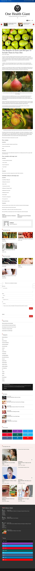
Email (3, 297)
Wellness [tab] (7, 507)
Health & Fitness (4, 360)
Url (2, 301)
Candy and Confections (5, 344)
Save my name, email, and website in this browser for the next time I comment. (16, 305)
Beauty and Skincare (4, 337)
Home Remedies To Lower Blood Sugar (7, 330)
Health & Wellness (4, 362)
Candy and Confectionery (5, 342)
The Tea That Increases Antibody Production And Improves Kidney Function (19, 523)
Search (3, 314)
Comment (3, 286)
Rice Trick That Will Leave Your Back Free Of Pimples (9, 325)
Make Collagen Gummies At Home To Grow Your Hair (15, 406)
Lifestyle (3, 371)
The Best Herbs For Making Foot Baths (7, 328)
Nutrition (3, 373)
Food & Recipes (4, 351)
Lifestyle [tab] (11, 507)
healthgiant (7, 54)
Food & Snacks (4, 353)
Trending (3, 380)
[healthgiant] (6, 223)
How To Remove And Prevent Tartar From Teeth (27, 23)
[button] (1, 24)
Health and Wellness (4, 366)
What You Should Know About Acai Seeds (8, 264)
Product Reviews (4, 377)
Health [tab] (3, 507)
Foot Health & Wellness (5, 355)
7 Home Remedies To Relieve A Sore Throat (14, 530)
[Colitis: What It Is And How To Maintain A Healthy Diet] (1, 286)
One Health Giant (17, 14)
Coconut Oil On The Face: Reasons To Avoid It (12, 23)
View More (5, 388)
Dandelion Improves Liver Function (12, 518)
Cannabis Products (4, 346)
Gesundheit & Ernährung (5, 357)
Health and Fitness (4, 364)
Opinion (3, 375)
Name (3, 293)
